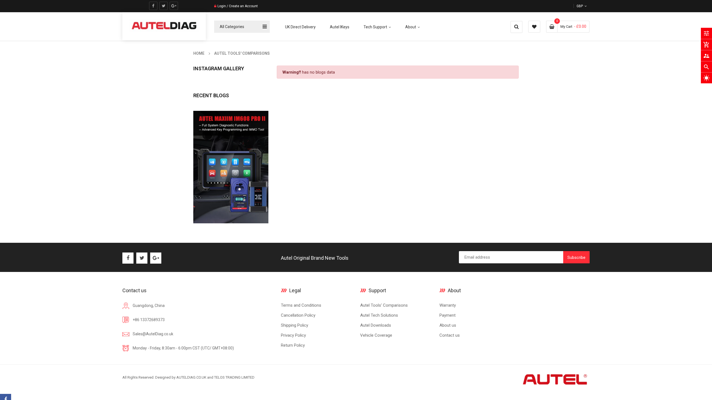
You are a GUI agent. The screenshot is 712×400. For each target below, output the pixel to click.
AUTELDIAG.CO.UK (191, 377)
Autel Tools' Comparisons (384, 305)
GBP (586, 6)
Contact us (449, 335)
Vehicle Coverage (376, 335)
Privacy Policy (293, 335)
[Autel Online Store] (554, 379)
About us (447, 325)
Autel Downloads (375, 325)
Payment (447, 315)
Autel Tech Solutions (379, 315)
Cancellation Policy (298, 315)
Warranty (447, 305)
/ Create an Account (242, 6)
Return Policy (293, 345)
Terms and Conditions (301, 305)
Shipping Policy (294, 325)
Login (221, 6)
